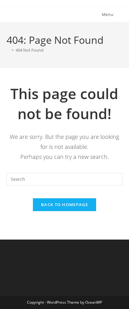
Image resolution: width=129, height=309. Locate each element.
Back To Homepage (64, 204)
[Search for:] (119, 14)
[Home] (8, 50)
